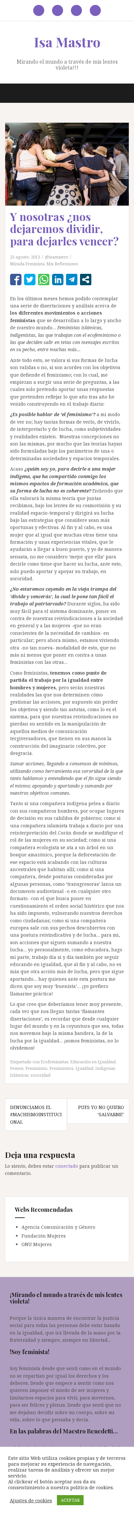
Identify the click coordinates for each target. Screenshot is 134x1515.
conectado (66, 1166)
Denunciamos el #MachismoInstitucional (36, 1114)
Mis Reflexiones (62, 264)
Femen (16, 1068)
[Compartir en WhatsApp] (43, 279)
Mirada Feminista (27, 264)
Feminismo (36, 1068)
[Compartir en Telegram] (71, 279)
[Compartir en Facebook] (15, 279)
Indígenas (105, 1068)
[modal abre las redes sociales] (85, 279)
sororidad (40, 1075)
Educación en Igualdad (92, 1062)
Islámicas (19, 1075)
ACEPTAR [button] (70, 1500)
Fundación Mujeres (43, 1236)
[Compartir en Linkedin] (57, 279)
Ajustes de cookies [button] (31, 1500)
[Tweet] (29, 279)
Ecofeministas (54, 1062)
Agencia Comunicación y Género (58, 1227)
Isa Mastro (67, 42)
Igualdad (84, 1068)
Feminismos (61, 1068)
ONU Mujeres (36, 1244)
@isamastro (56, 257)
